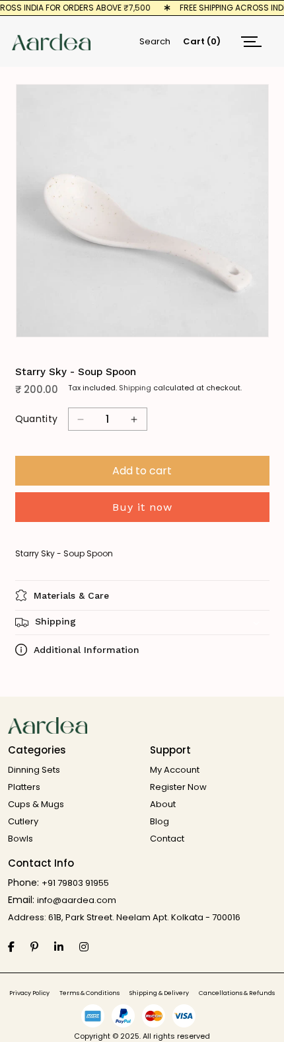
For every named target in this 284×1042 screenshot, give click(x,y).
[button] (142, 622)
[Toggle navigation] (251, 41)
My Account (174, 769)
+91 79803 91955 (75, 883)
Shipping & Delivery (159, 993)
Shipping (135, 388)
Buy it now (142, 507)
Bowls (20, 838)
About (163, 804)
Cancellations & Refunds (237, 993)
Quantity (36, 418)
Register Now (178, 787)
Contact (167, 838)
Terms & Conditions (89, 993)
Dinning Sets (34, 769)
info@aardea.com (76, 900)
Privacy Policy (29, 993)
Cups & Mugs (36, 804)
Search (154, 41)
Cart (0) (202, 41)
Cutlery (23, 821)
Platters (24, 787)
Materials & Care (71, 595)
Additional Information (86, 649)
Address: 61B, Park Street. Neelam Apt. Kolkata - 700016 (124, 917)
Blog (159, 821)
